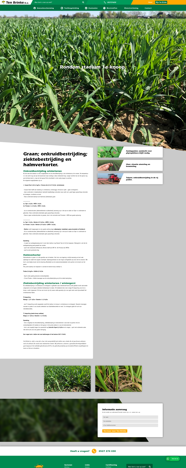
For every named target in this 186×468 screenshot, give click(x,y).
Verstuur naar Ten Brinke (114, 431)
